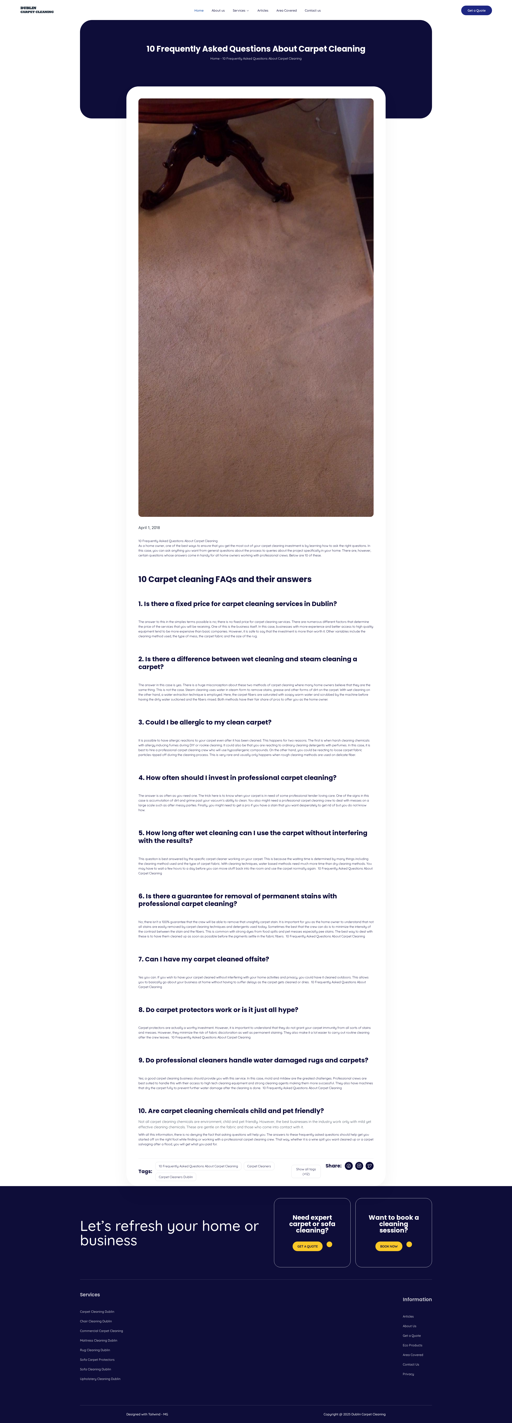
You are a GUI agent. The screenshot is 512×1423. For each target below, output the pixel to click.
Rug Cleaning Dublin (95, 1350)
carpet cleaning (272, 546)
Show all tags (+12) (306, 1171)
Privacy (408, 1374)
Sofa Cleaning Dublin (95, 1369)
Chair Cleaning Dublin (96, 1321)
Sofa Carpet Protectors (97, 1360)
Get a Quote (412, 1336)
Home (199, 10)
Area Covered (286, 10)
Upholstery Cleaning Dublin (100, 1379)
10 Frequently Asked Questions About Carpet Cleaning (198, 1166)
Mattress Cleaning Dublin (98, 1340)
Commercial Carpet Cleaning (101, 1331)
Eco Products (412, 1345)
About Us (409, 1326)
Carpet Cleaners (259, 1166)
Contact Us (411, 1364)
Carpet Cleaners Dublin (176, 1177)
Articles (262, 10)
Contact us (313, 10)
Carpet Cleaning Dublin (97, 1312)
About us (218, 10)
